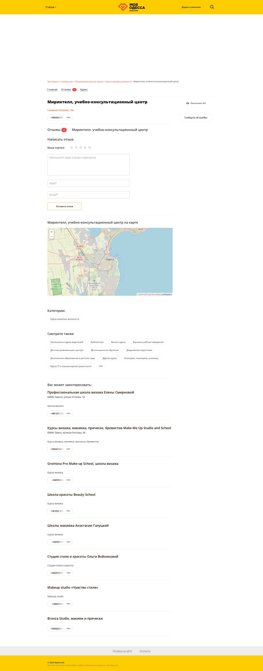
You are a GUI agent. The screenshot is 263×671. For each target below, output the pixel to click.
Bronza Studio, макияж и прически (75, 618)
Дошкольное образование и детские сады (72, 358)
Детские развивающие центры (66, 350)
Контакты (145, 651)
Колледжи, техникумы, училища (141, 358)
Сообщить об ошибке (195, 117)
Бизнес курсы (118, 342)
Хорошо (82, 147)
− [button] (52, 236)
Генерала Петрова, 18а (60, 110)
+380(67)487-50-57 (60, 449)
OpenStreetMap (154, 294)
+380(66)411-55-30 (60, 628)
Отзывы (66, 89)
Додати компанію (191, 7)
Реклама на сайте (122, 651)
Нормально (78, 147)
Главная (52, 89)
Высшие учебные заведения (148, 342)
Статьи (50, 7)
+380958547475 (60, 480)
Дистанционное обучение (105, 350)
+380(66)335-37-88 (60, 117)
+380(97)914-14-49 (60, 573)
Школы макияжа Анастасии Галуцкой (78, 525)
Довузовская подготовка (139, 350)
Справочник (67, 81)
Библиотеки (97, 342)
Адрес (84, 89)
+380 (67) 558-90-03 (60, 413)
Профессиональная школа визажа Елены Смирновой (90, 392)
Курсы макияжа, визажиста (119, 81)
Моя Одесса (53, 81)
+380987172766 (60, 542)
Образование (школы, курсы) (89, 81)
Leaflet (140, 294)
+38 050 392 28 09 (60, 511)
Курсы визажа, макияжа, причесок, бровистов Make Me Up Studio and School (109, 428)
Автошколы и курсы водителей (66, 342)
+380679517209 (60, 603)
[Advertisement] (131, 46)
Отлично (87, 147)
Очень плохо (69, 147)
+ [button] (52, 232)
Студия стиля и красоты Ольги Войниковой (82, 556)
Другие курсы (110, 358)
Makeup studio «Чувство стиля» (72, 587)
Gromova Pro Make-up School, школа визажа (82, 463)
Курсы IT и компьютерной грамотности (71, 366)
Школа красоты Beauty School (71, 494)
